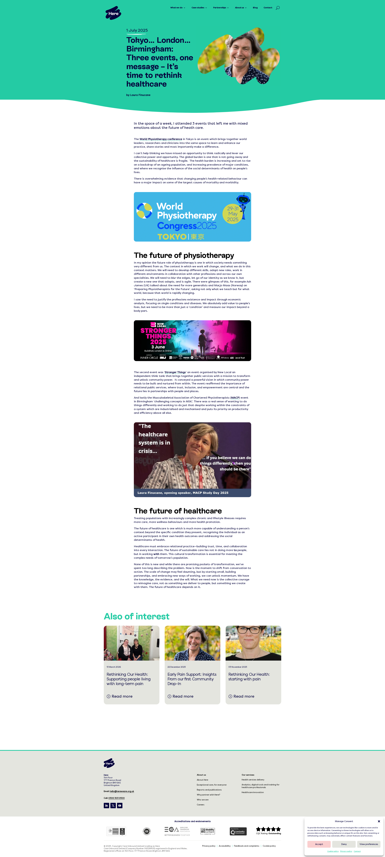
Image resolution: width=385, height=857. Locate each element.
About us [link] (239, 7)
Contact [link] (357, 851)
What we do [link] (176, 7)
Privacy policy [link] (346, 851)
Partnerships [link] (219, 7)
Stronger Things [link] (175, 372)
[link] (113, 13)
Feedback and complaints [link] (246, 846)
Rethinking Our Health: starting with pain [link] (249, 676)
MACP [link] (235, 397)
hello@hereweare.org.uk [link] (122, 791)
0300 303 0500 (116, 798)
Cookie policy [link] (333, 851)
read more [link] (122, 696)
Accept (319, 844)
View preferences (369, 844)
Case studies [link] (198, 7)
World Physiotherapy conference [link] (161, 139)
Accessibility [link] (225, 846)
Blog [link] (255, 7)
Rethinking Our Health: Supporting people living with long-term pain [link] (129, 679)
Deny (344, 844)
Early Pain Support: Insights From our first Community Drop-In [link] (192, 679)
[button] (378, 821)
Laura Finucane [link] (140, 95)
